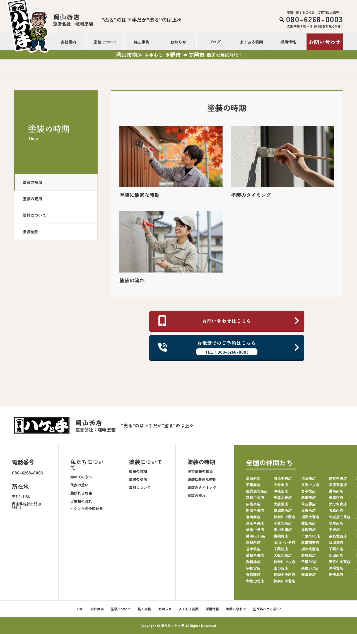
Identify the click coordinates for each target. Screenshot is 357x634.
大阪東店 (281, 504)
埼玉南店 (308, 478)
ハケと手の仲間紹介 (86, 508)
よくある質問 (251, 42)
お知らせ (178, 42)
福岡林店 (336, 542)
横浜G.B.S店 (256, 536)
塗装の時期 (32, 182)
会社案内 (68, 42)
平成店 (334, 529)
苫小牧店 (253, 548)
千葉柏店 (281, 548)
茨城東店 (308, 555)
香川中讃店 (283, 529)
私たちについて (87, 464)
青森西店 (336, 510)
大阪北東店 (283, 555)
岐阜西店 (336, 523)
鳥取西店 (308, 529)
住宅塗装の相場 (200, 471)
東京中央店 (255, 523)
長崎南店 (336, 491)
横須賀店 (281, 536)
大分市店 (281, 484)
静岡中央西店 (284, 574)
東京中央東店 (340, 561)
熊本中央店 (338, 478)
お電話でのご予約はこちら (226, 347)
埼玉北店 (336, 574)
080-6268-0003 (27, 472)
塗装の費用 (32, 198)
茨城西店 (253, 478)
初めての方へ (81, 476)
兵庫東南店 (338, 484)
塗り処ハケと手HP (267, 608)
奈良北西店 (338, 536)
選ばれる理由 (81, 493)
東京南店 (253, 574)
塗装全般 (30, 231)
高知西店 (253, 542)
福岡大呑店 (310, 516)
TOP (79, 608)
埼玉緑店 (308, 504)
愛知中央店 (255, 555)
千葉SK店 (309, 561)
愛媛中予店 (255, 529)
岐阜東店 (308, 574)
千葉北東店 (283, 497)
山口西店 (281, 568)
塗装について (105, 42)
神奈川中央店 (284, 561)
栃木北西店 (310, 548)
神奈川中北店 (284, 581)
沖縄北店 (336, 568)
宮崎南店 (253, 516)
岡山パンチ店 (284, 542)
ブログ (215, 42)
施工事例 (141, 42)
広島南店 (253, 504)
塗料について (34, 215)
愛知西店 (308, 523)
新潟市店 (308, 497)
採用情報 (288, 42)
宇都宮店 (253, 568)
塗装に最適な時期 (201, 479)
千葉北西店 (283, 523)
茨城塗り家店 (340, 516)
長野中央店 (310, 484)
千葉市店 (336, 548)
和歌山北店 (255, 581)
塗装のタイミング (201, 487)
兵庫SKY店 (310, 568)
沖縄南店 (281, 491)
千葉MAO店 (310, 536)
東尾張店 (336, 497)
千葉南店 (253, 484)
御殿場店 (253, 561)
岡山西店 (336, 555)
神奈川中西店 (284, 516)
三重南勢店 (310, 542)
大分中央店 (338, 504)
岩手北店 (308, 491)
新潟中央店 (255, 510)
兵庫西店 (308, 510)
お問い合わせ (325, 41)
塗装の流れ (196, 495)
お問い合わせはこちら (226, 320)
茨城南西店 (283, 510)
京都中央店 (255, 497)
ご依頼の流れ (81, 501)
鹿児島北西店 (257, 491)
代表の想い (79, 485)
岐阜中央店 (283, 478)
